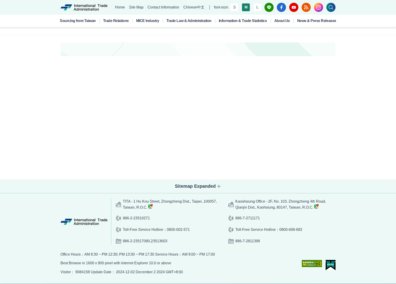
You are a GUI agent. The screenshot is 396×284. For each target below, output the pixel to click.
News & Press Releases (316, 21)
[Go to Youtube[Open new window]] (293, 7)
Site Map (136, 7)
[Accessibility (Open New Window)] (312, 263)
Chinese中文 (193, 7)
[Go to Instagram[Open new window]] (318, 7)
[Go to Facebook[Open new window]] (281, 7)
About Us (282, 21)
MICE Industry (147, 21)
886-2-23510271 (136, 218)
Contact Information (163, 7)
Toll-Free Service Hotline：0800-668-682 (268, 230)
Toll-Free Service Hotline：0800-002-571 (156, 230)
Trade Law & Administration (189, 21)
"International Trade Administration (83, 7)
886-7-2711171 (247, 218)
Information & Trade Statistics (243, 21)
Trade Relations (116, 21)
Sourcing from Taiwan (78, 21)
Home (120, 7)
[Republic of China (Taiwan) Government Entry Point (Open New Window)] (331, 265)
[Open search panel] (331, 7)
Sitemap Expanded (195, 186)
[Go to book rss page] (306, 7)
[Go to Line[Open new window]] (269, 7)
